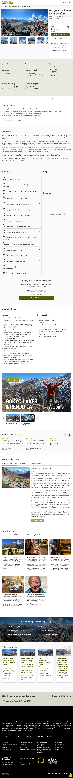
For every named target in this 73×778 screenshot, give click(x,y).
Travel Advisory (6, 747)
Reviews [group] (45, 98)
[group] (9, 666)
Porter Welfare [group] (24, 463)
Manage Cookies (67, 773)
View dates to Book (61, 34)
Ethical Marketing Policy (43, 747)
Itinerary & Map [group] (15, 98)
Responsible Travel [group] (55, 98)
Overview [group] (5, 98)
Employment (58, 747)
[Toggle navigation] (69, 2)
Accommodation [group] (6, 535)
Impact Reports (41, 746)
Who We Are (58, 742)
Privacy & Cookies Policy (54, 773)
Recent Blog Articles (7, 749)
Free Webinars (23, 744)
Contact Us (58, 749)
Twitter (17, 736)
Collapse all (9, 175)
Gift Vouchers (23, 747)
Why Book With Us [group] (37, 535)
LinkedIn (51, 736)
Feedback (4, 746)
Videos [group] (37, 98)
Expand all (4, 175)
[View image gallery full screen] (45, 12)
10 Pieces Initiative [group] (37, 463)
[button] (46, 22)
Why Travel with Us (60, 744)
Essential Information (61, 39)
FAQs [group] (28, 535)
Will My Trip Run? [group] (18, 535)
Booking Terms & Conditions (9, 744)
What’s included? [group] (27, 98)
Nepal (5, 6)
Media (56, 746)
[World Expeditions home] (7, 2)
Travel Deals (23, 746)
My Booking (5, 742)
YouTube (40, 736)
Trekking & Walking (12, 6)
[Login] (63, 2)
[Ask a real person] (70, 775)
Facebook (6, 736)
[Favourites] (66, 2)
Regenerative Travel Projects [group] (9, 463)
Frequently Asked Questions (44, 749)
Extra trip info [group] (67, 98)
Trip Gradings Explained (26, 742)
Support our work (37, 520)
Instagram (28, 736)
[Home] (2, 6)
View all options (60, 54)
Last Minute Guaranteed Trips (28, 749)
